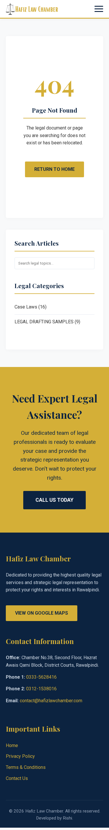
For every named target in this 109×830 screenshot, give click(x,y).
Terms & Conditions (26, 767)
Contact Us (17, 778)
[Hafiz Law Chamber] (32, 8)
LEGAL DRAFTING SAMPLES (44, 321)
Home (12, 745)
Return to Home (54, 169)
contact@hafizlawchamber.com (51, 700)
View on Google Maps (41, 613)
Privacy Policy (20, 756)
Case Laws (26, 307)
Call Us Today (54, 500)
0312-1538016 (41, 688)
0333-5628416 (41, 677)
